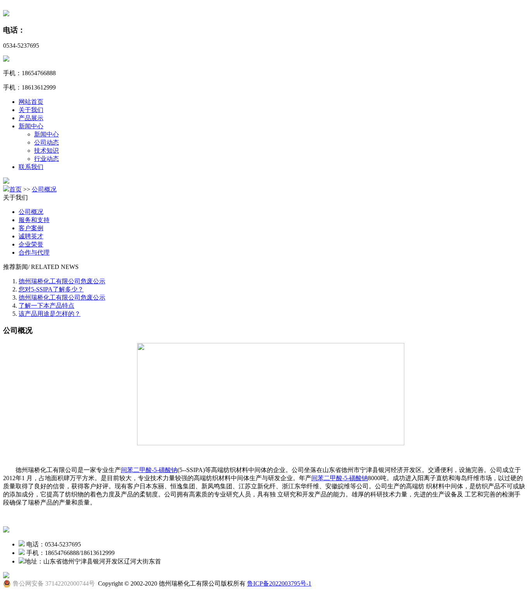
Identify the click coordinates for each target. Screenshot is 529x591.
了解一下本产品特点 (46, 305)
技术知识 (46, 150)
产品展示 (31, 118)
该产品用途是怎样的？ (50, 313)
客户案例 (31, 228)
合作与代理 (34, 252)
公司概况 (44, 189)
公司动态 (46, 142)
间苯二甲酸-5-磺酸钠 (149, 470)
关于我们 (31, 110)
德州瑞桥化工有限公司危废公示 (62, 281)
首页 (15, 189)
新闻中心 (31, 126)
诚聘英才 (31, 236)
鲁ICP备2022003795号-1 (279, 583)
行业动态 (46, 158)
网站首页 (31, 101)
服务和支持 (34, 220)
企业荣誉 (31, 244)
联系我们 (31, 167)
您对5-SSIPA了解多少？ (51, 289)
